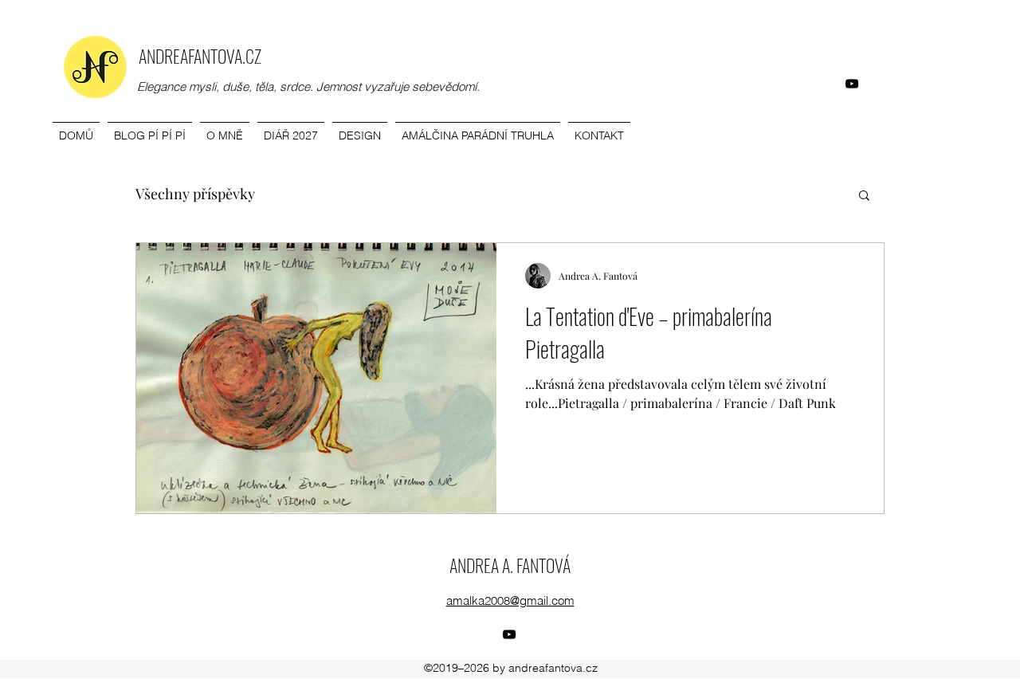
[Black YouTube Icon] (852, 84)
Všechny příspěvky (195, 193)
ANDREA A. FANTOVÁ (510, 565)
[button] (864, 196)
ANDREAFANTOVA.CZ (200, 56)
